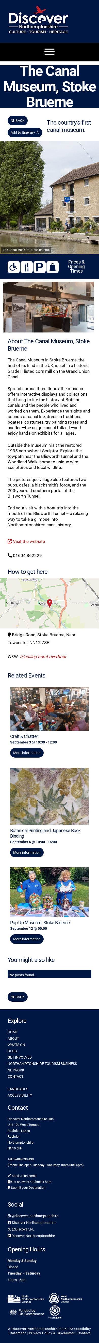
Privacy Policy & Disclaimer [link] (52, 1333)
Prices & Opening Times (76, 266)
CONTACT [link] (15, 1076)
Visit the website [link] (28, 541)
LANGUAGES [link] (18, 1089)
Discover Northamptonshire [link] (33, 1223)
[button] (49, 603)
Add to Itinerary (23, 132)
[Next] (85, 307)
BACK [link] (18, 121)
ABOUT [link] (13, 1038)
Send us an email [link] (23, 1176)
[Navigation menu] (49, 52)
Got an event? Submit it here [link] (30, 1182)
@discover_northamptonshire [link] (34, 1216)
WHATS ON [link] (16, 1045)
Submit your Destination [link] (27, 1187)
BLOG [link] (12, 1051)
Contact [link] (84, 1333)
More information (27, 753)
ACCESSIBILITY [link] (20, 1095)
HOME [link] (13, 1032)
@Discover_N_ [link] (22, 1229)
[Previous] (13, 307)
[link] (48, 307)
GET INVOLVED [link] (20, 1057)
